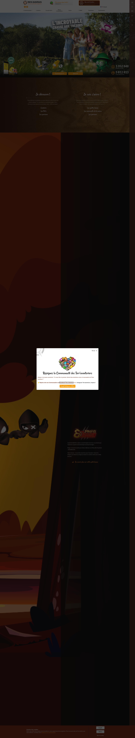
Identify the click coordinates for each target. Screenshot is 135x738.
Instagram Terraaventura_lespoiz (86, 382)
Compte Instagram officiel (67, 386)
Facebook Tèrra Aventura (66, 382)
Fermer (93, 350)
